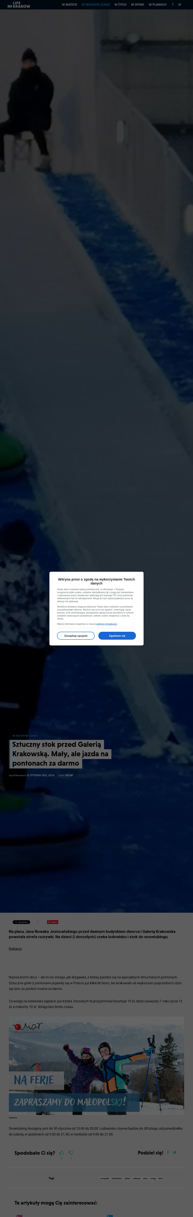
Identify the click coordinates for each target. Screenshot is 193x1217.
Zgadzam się (117, 635)
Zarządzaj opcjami (75, 635)
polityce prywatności (106, 624)
